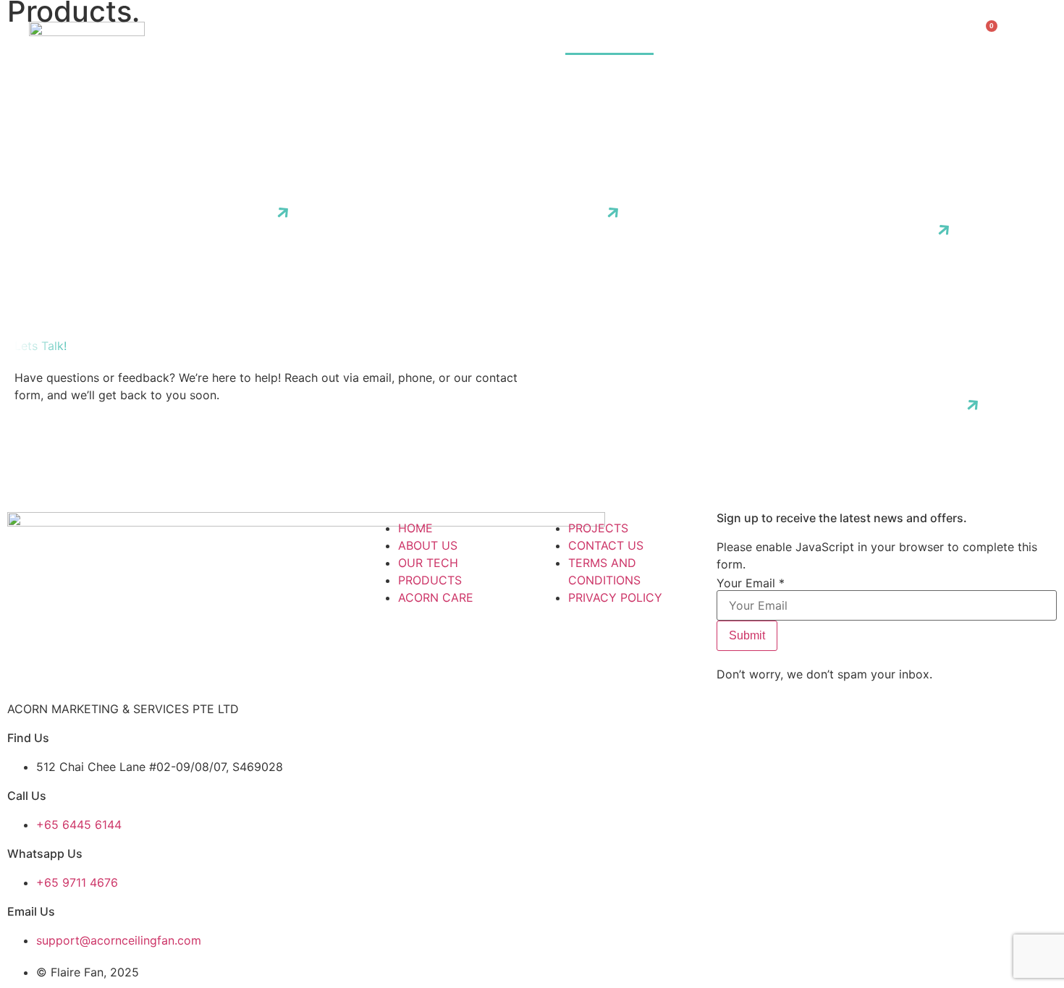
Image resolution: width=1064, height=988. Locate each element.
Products (609, 38)
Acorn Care (703, 38)
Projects (796, 38)
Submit (747, 635)
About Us (441, 38)
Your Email (751, 583)
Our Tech (523, 38)
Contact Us (888, 38)
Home (372, 38)
